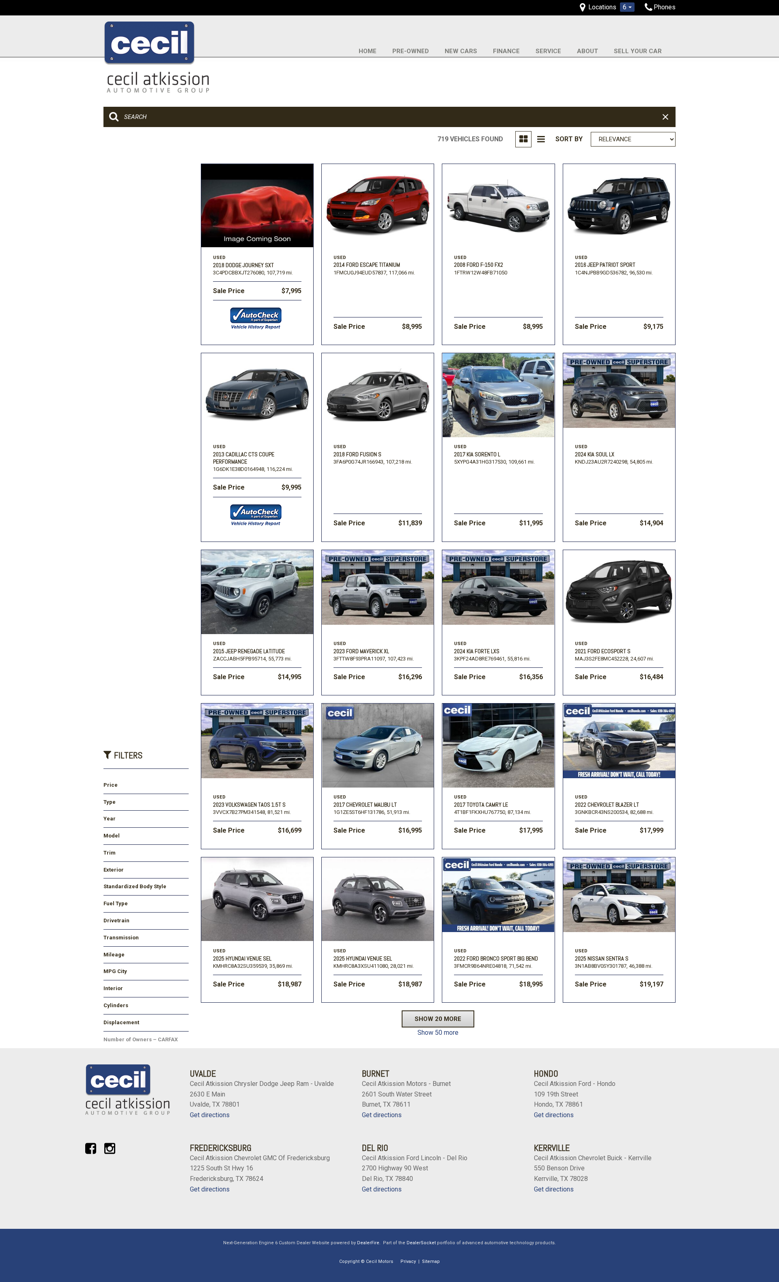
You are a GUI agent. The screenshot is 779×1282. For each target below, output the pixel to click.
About (587, 51)
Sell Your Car (638, 51)
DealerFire (368, 1242)
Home (368, 51)
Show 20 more (438, 1019)
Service (548, 51)
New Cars (461, 51)
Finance (506, 51)
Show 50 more (437, 1032)
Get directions (210, 1115)
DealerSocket (421, 1242)
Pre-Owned (410, 51)
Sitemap (431, 1261)
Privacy (408, 1261)
